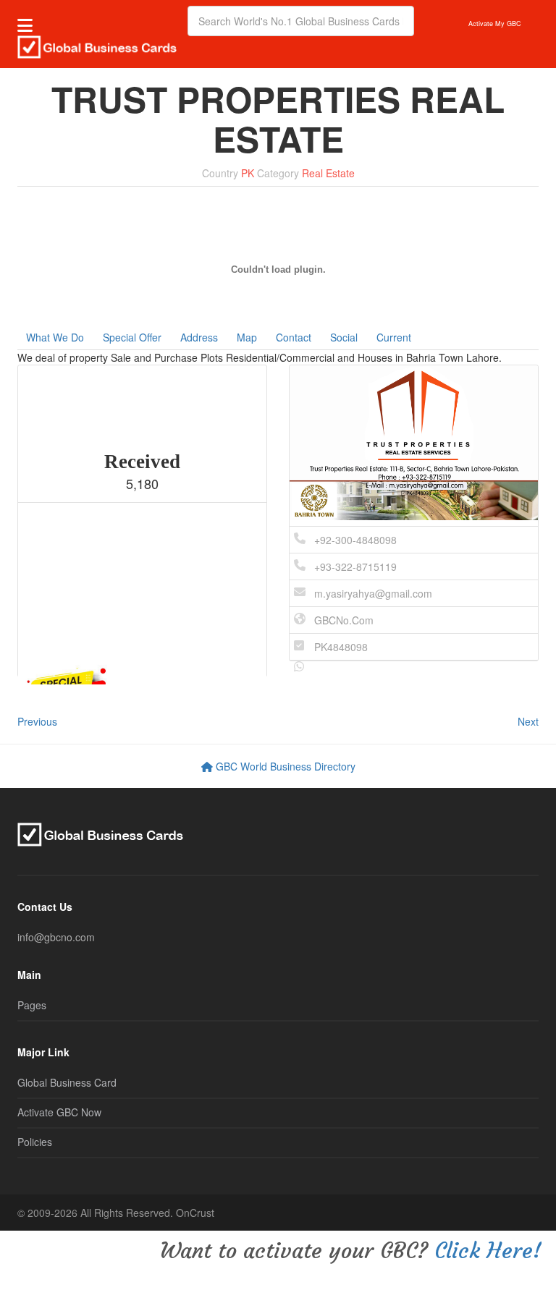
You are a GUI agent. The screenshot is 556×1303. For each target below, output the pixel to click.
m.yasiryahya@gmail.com (373, 593)
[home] (97, 45)
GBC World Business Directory (284, 766)
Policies (34, 1141)
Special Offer (132, 337)
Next (528, 721)
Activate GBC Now (59, 1112)
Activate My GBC (494, 23)
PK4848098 (341, 647)
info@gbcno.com (56, 937)
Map (247, 337)
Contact (293, 337)
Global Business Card (67, 1082)
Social (344, 337)
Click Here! (488, 1250)
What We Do (55, 337)
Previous (37, 721)
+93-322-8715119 (355, 566)
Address (199, 337)
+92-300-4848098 (355, 539)
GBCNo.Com (344, 620)
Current (393, 337)
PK (247, 173)
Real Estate (328, 173)
